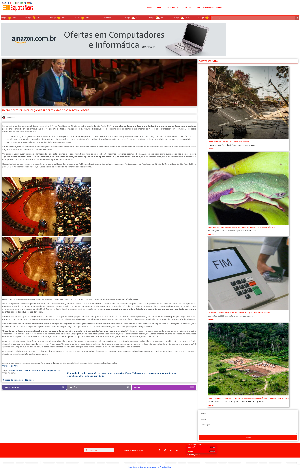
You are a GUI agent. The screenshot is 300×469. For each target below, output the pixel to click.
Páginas (171, 7)
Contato (187, 7)
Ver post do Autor (10, 366)
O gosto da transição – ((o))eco (18, 380)
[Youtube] (176, 450)
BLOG (159, 7)
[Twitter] (171, 450)
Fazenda (27, 370)
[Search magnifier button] (297, 18)
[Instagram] (165, 450)
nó (48, 370)
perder (53, 370)
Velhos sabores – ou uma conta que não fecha (154, 373)
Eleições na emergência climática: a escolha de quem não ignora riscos (239, 313)
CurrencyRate (193, 454)
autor (43, 370)
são (59, 370)
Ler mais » (212, 149)
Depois (19, 370)
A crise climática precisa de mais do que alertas (228, 142)
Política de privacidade (209, 7)
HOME (149, 7)
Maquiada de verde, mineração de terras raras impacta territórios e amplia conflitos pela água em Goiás (99, 374)
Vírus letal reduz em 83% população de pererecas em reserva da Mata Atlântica (241, 227)
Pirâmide (36, 370)
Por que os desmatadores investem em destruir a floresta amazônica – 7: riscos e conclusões (248, 398)
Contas (11, 370)
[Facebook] (159, 450)
